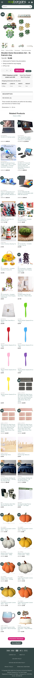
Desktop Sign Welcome (23, 454)
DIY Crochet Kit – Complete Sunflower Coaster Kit (8, 269)
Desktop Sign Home (6, 454)
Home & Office (9, 50)
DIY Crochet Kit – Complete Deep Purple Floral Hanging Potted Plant (25, 270)
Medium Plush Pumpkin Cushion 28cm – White (7, 554)
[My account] (29, 2)
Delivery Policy (17, 658)
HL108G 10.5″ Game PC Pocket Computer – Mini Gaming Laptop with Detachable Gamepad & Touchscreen (24, 165)
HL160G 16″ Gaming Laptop (8, 137)
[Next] (30, 25)
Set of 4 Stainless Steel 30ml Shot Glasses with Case (8, 504)
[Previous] (3, 25)
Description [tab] (7, 94)
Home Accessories (26, 50)
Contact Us (12, 654)
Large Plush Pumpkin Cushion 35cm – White (25, 578)
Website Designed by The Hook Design (17, 672)
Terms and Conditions (23, 666)
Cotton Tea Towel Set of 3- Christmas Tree (7, 220)
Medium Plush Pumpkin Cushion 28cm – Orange (7, 578)
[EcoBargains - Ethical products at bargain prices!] (17, 2)
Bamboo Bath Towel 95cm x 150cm (8, 321)
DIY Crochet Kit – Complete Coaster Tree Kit (25, 244)
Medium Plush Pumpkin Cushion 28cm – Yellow (24, 554)
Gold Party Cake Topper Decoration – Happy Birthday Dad (25, 629)
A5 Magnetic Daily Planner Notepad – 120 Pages (24, 504)
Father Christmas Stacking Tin (8, 243)
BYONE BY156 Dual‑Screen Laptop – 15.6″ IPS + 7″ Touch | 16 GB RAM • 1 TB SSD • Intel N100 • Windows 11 (8, 165)
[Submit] (30, 6)
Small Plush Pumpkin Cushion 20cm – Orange (25, 529)
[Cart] (32, 2)
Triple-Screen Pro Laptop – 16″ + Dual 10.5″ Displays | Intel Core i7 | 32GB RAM (24, 138)
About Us (22, 654)
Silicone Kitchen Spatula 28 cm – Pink (8, 370)
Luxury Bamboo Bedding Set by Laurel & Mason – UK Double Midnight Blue (25, 479)
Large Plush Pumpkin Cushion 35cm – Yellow (8, 603)
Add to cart (19, 70)
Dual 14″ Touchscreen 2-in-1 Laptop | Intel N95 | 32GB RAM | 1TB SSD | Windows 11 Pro (8, 194)
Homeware (17, 50)
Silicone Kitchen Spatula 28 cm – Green (25, 321)
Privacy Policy (9, 666)
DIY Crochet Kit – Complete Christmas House (25, 220)
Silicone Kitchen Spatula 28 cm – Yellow (8, 395)
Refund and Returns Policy (17, 662)
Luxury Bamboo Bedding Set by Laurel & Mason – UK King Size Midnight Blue (8, 479)
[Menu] (2, 2)
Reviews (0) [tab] (6, 98)
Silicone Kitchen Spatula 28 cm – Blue (25, 346)
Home (2, 50)
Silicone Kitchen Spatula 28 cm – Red (8, 346)
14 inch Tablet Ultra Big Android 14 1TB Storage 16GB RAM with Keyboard (25, 193)
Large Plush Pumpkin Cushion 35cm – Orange (25, 603)
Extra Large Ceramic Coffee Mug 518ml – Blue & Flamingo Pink (8, 629)
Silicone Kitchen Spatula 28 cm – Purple (25, 370)
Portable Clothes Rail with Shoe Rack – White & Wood (25, 295)
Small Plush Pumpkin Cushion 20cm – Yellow (8, 529)
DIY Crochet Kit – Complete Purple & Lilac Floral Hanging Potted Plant (8, 296)
